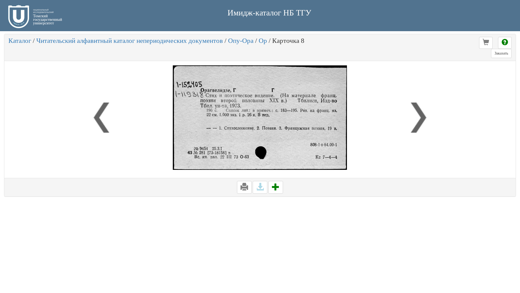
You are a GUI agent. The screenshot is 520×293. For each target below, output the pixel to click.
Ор (263, 40)
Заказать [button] (501, 53)
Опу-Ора (240, 40)
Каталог (19, 40)
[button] (486, 43)
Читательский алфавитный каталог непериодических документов (129, 40)
